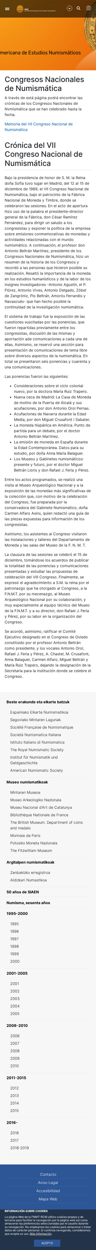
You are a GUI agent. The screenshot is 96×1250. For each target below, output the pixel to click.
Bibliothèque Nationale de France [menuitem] (39, 814)
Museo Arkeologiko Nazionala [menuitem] (35, 799)
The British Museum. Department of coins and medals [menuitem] (46, 825)
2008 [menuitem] (15, 1050)
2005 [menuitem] (15, 1013)
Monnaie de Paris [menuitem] (25, 835)
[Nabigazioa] (7, 9)
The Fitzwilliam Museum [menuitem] (31, 850)
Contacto (48, 1174)
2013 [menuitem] (14, 1095)
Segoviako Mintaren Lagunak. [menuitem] (36, 719)
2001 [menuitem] (14, 983)
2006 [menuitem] (15, 1035)
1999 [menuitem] (14, 953)
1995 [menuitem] (14, 923)
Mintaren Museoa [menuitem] (25, 792)
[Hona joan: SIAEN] (36, 8)
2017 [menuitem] (14, 1140)
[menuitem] (48, 702)
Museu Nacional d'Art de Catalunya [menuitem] (41, 807)
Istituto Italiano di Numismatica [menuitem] (37, 742)
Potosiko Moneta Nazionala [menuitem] (33, 843)
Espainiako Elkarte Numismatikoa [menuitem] (39, 712)
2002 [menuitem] (15, 991)
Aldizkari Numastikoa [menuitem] (28, 880)
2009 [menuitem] (15, 1058)
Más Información (40, 1233)
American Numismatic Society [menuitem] (36, 770)
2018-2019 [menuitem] (19, 1147)
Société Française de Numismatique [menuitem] (41, 727)
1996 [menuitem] (14, 931)
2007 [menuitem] (14, 1043)
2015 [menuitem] (14, 1110)
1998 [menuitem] (14, 946)
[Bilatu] (78, 8)
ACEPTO (47, 1243)
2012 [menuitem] (14, 1088)
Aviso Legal (48, 1182)
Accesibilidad (48, 1190)
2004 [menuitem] (15, 1006)
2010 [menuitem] (14, 1065)
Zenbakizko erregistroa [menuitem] (30, 872)
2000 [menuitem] (15, 961)
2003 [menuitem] (15, 998)
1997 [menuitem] (14, 938)
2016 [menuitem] (14, 1132)
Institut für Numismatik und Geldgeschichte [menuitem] (34, 760)
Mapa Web (48, 1199)
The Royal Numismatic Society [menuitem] (37, 749)
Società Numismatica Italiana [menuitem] (35, 734)
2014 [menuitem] (14, 1103)
